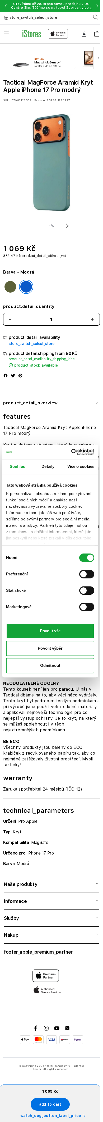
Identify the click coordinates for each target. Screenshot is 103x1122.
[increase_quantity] (92, 319)
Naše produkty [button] (20, 884)
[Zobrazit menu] (6, 33)
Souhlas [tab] (17, 466)
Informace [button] (15, 901)
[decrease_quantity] (10, 319)
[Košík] (96, 32)
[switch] (86, 574)
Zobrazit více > (79, 8)
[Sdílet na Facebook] (5, 376)
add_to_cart (50, 1104)
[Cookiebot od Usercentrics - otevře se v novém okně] (71, 452)
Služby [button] (11, 918)
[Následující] (98, 58)
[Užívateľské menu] (84, 33)
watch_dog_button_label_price (50, 1116)
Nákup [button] (11, 935)
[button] (5, 5)
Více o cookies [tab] (80, 466)
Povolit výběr (50, 648)
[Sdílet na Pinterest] (20, 376)
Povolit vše (50, 631)
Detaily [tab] (47, 466)
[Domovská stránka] (45, 34)
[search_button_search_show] (95, 17)
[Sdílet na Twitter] (13, 376)
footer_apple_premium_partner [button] (38, 952)
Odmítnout (50, 665)
